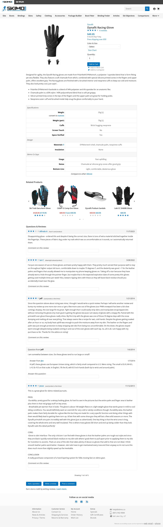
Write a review (50, 484)
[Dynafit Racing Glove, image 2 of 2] (57, 62)
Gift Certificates (96, 515)
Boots (11, 16)
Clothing (48, 16)
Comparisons (143, 16)
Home (73, 512)
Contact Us (56, 512)
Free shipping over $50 (96, 39)
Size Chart (92, 50)
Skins (30, 16)
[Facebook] (81, 502)
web (145, 523)
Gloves (89, 174)
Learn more (61, 489)
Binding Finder (104, 16)
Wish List (74, 518)
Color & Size (92, 43)
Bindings (21, 16)
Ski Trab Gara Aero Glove (40, 208)
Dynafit (90, 24)
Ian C (41, 260)
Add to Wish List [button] (97, 67)
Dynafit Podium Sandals (95, 208)
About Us (36, 512)
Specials (93, 512)
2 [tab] (83, 219)
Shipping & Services (60, 515)
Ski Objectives (129, 16)
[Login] (155, 9)
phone (157, 523)
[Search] (147, 9)
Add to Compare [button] (97, 70)
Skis (4, 16)
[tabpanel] (40, 200)
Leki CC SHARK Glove (123, 208)
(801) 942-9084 (119, 513)
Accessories (60, 16)
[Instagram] (76, 502)
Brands (93, 518)
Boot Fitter (89, 16)
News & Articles (38, 515)
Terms (42, 518)
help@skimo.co (119, 509)
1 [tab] (80, 219)
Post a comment (68, 484)
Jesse (41, 386)
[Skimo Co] (14, 11)
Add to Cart (93, 64)
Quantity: (91, 54)
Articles (116, 16)
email (150, 523)
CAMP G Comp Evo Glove (67, 208)
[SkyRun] (20, 2)
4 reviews (103, 30)
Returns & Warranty (60, 518)
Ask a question (34, 484)
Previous (28, 200)
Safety (38, 16)
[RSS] (86, 502)
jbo (42, 361)
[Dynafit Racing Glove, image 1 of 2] (49, 62)
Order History (76, 515)
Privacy (35, 518)
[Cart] (159, 9)
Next (134, 200)
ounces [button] (61, 115)
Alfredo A (43, 231)
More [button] (154, 16)
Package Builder (75, 16)
